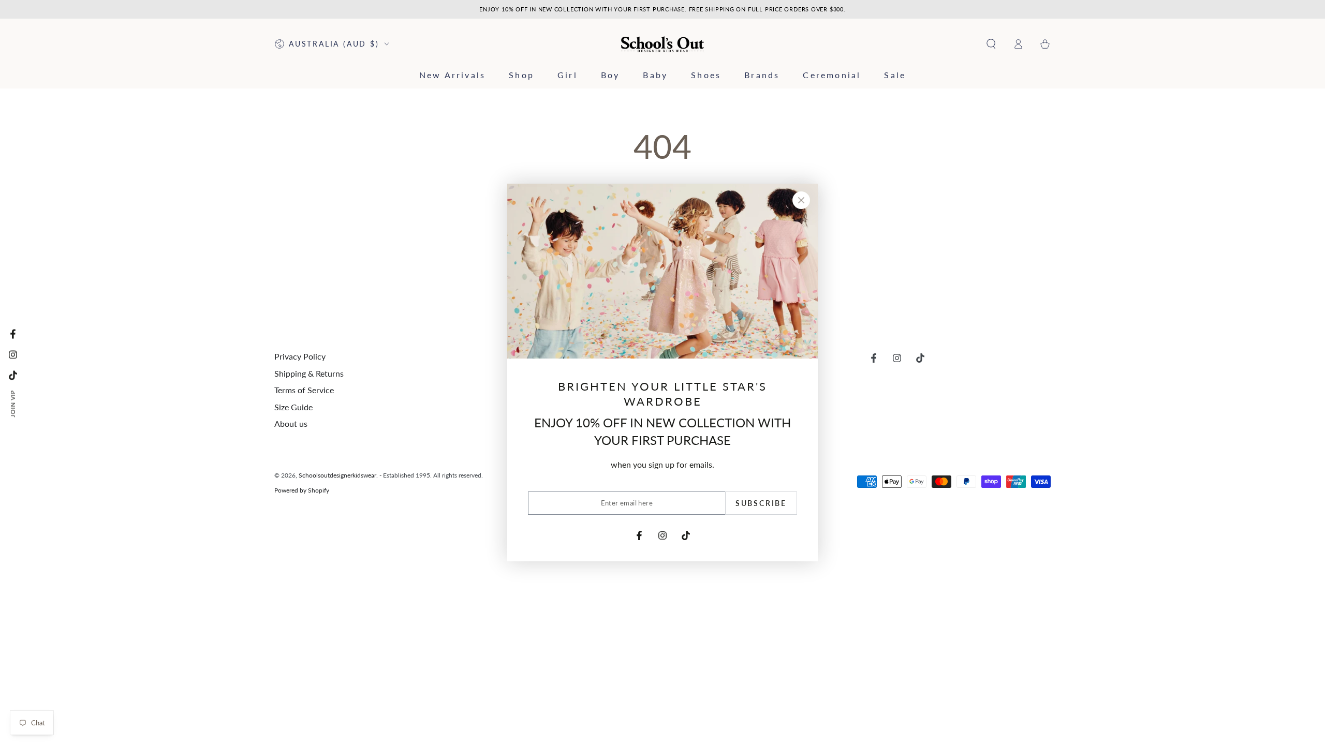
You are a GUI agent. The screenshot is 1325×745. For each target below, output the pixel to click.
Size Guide (293, 407)
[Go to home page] (662, 44)
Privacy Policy (300, 356)
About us (290, 423)
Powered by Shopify (301, 490)
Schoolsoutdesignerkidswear (337, 475)
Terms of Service (304, 390)
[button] (991, 44)
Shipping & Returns (309, 373)
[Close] (801, 200)
